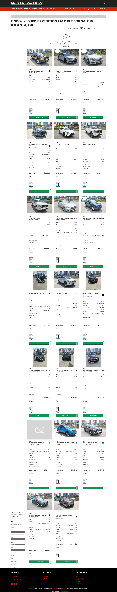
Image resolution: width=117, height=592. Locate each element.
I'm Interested (39, 117)
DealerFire (55, 588)
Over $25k (78, 583)
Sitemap (65, 591)
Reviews (34, 8)
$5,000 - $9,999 (79, 576)
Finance (45, 578)
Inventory (45, 576)
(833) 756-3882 (17, 579)
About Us (41, 8)
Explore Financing (50, 117)
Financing (27, 8)
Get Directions (14, 576)
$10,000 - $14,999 (80, 578)
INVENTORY (19, 8)
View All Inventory (66, 46)
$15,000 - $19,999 (80, 579)
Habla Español (50, 8)
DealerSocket (63, 588)
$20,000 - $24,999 (80, 581)
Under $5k (78, 575)
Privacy (61, 591)
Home (13, 8)
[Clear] (17, 516)
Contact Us (46, 579)
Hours (23, 579)
